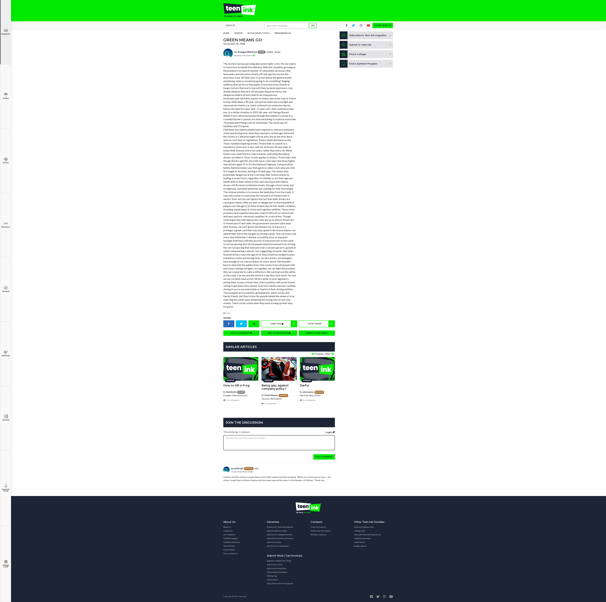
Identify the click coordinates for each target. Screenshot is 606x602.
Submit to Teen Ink (360, 44)
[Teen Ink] (242, 10)
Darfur (304, 385)
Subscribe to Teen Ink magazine (280, 583)
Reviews (5, 291)
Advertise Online (274, 542)
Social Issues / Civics (258, 33)
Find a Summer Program (363, 63)
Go (313, 25)
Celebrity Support (230, 538)
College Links (359, 531)
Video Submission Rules (277, 572)
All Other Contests (318, 534)
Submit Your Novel (274, 564)
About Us (227, 527)
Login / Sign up (382, 25)
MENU (229, 25)
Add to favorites (277, 333)
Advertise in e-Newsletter (278, 546)
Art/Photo (6, 356)
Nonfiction (5, 227)
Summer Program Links (364, 527)
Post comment (324, 457)
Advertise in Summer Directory (280, 538)
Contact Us (228, 531)
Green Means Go (282, 33)
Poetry (6, 98)
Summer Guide (5, 490)
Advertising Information (277, 531)
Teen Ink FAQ (229, 546)
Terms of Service (230, 553)
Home (226, 33)
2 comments (270, 403)
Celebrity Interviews (231, 542)
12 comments (232, 400)
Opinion (238, 33)
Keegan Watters (247, 51)
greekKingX (237, 468)
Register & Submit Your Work (279, 561)
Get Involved (272, 580)
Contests (6, 420)
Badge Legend (360, 546)
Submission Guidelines (276, 568)
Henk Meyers (271, 395)
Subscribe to (367, 35)
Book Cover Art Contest (321, 531)
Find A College (357, 54)
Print (228, 313)
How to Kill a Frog (236, 385)
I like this (282, 324)
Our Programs (229, 534)
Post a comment (240, 333)
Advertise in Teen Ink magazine (280, 527)
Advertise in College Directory (279, 534)
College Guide (6, 566)
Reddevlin (231, 392)
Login (329, 432)
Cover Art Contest (318, 527)
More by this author (243, 55)
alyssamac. (308, 392)
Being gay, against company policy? (275, 387)
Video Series (359, 542)
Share (227, 318)
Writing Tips (272, 576)
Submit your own (316, 333)
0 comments (308, 400)
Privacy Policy (229, 550)
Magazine (5, 34)
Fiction (6, 163)
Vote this (320, 324)
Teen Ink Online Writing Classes (367, 534)
